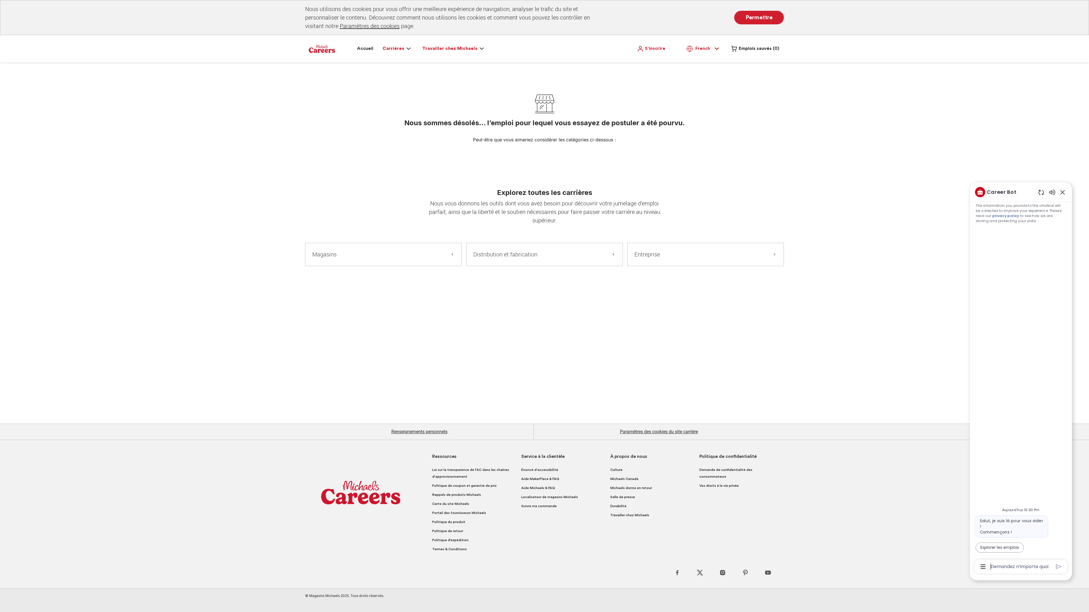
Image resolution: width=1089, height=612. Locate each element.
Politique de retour (447, 531)
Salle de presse (622, 497)
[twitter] (700, 572)
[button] (651, 49)
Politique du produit (448, 522)
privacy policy (1005, 215)
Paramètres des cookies (370, 26)
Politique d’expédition (450, 540)
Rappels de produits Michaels (456, 494)
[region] (1021, 379)
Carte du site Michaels (450, 503)
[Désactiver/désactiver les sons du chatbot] (1052, 192)
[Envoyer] (1058, 566)
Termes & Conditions (449, 549)
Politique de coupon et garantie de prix (464, 485)
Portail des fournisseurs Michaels (459, 513)
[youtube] (768, 572)
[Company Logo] (322, 48)
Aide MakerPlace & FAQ (540, 479)
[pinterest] (745, 572)
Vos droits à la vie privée (719, 485)
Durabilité (618, 506)
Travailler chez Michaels (629, 515)
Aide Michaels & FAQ (538, 488)
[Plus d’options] (983, 566)
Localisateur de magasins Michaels (549, 497)
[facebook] (677, 572)
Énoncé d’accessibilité (539, 469)
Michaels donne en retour (631, 488)
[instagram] (722, 572)
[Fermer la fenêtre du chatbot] (1062, 192)
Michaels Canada (624, 479)
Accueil (365, 48)
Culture (616, 469)
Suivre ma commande (539, 506)
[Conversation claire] (1041, 192)
